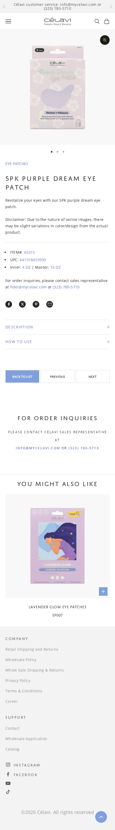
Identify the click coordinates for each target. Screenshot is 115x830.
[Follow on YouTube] (8, 783)
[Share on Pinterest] (36, 304)
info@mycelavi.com (38, 448)
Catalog (12, 749)
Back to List (22, 376)
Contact (12, 728)
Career (11, 701)
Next (93, 376)
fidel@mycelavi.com (28, 286)
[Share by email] (50, 304)
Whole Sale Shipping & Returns (34, 670)
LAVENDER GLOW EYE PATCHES (58, 606)
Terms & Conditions (23, 690)
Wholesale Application (26, 738)
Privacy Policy (17, 680)
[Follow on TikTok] (8, 792)
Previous (57, 376)
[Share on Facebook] (9, 304)
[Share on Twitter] (22, 304)
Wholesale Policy (21, 659)
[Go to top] (101, 817)
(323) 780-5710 (66, 286)
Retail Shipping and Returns (31, 649)
